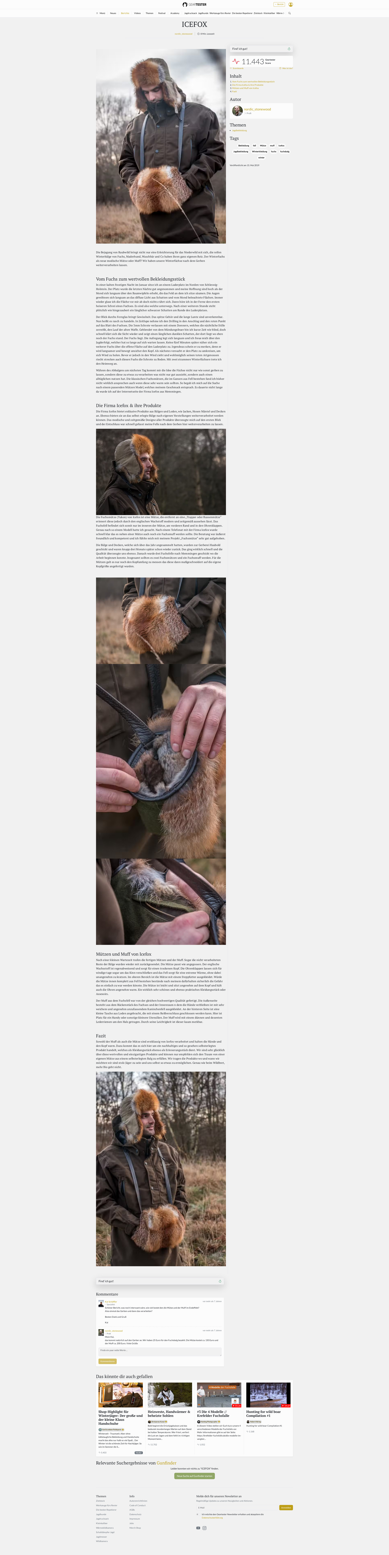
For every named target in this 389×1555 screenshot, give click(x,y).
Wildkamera (102, 1541)
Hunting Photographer (209, 1422)
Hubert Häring (255, 1422)
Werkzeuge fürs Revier (220, 13)
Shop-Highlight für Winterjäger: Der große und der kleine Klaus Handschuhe (120, 1418)
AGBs (132, 1509)
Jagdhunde (203, 13)
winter (261, 157)
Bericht (280, 4)
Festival (161, 13)
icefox (281, 145)
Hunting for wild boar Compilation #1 (263, 1414)
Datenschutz (135, 1514)
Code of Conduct (137, 1505)
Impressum (134, 1518)
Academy (174, 13)
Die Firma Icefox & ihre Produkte (247, 85)
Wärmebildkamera (105, 1527)
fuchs (273, 151)
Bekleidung (243, 145)
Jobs (131, 1523)
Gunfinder (166, 1463)
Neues (113, 13)
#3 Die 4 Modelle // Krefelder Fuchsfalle (213, 1414)
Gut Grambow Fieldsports (111, 1429)
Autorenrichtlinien (138, 1500)
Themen (149, 13)
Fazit (234, 91)
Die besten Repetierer (242, 13)
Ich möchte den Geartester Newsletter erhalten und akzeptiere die (233, 1516)
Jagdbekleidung (239, 130)
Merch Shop (135, 1527)
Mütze (263, 145)
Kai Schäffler (111, 1301)
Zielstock (258, 13)
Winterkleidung (259, 151)
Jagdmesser (101, 1536)
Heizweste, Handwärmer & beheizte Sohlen (169, 1414)
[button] (291, 4)
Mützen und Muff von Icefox (245, 88)
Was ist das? (287, 68)
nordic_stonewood (183, 33)
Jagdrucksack (190, 13)
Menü (102, 13)
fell (254, 145)
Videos (137, 13)
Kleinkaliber (269, 13)
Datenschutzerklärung (212, 1517)
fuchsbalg (284, 151)
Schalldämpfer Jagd (105, 1532)
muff (272, 145)
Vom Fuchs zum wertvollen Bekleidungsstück (253, 81)
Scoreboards (238, 68)
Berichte (125, 13)
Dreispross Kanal (158, 1422)
